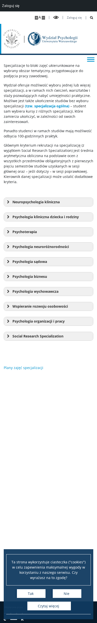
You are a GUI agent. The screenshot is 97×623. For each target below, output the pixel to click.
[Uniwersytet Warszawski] (11, 38)
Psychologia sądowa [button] (29, 261)
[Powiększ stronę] (36, 18)
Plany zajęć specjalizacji (23, 367)
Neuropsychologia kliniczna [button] (36, 202)
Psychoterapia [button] (24, 231)
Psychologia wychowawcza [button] (35, 291)
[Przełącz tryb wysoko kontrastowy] (55, 17)
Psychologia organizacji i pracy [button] (38, 321)
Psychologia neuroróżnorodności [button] (40, 246)
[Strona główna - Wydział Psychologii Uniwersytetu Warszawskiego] (53, 38)
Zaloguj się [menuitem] (10, 5)
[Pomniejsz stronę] (43, 18)
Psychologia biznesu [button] (29, 276)
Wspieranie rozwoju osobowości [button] (40, 306)
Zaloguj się (74, 17)
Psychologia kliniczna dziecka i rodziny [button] (45, 216)
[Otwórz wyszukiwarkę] (89, 17)
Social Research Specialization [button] (37, 336)
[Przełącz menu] (91, 59)
